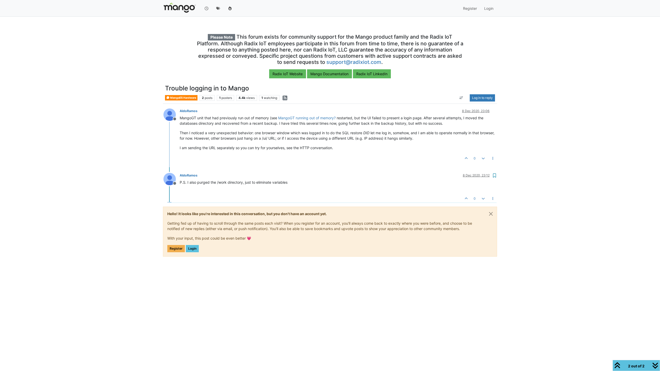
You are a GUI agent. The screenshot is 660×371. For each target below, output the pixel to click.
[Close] (491, 214)
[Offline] (171, 114)
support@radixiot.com (353, 62)
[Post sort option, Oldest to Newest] (461, 98)
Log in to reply (482, 98)
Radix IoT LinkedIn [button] (371, 74)
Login (192, 248)
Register (176, 248)
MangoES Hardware (183, 97)
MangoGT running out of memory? (307, 118)
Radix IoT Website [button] (288, 74)
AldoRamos (188, 111)
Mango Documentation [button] (329, 74)
